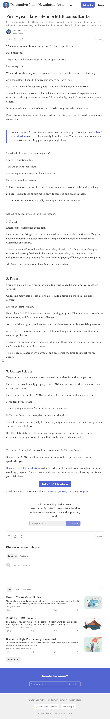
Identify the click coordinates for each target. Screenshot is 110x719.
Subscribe (88, 4)
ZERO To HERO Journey (21, 618)
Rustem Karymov (20, 30)
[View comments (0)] (15, 39)
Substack (42, 713)
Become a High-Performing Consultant (31, 639)
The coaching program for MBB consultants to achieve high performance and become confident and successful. (42, 644)
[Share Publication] (77, 5)
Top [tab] (9, 589)
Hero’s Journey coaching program (69, 492)
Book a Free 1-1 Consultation (23, 468)
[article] (55, 603)
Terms (62, 700)
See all (11, 659)
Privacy (54, 700)
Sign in (101, 4)
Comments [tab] (12, 556)
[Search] (71, 5)
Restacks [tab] (24, 556)
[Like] (9, 39)
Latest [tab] (16, 589)
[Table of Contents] (3, 359)
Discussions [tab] (27, 589)
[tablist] (17, 556)
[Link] (2, 221)
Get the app (68, 706)
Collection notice (73, 700)
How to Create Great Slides (23, 597)
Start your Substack (48, 706)
